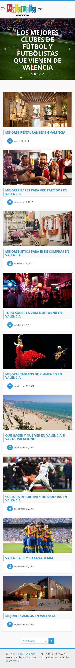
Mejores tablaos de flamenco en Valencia (33, 376)
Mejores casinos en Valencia (30, 616)
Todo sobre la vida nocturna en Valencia (33, 314)
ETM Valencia (26, 654)
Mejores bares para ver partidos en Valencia (36, 192)
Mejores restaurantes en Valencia (35, 132)
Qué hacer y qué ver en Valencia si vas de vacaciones (35, 437)
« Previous (29, 640)
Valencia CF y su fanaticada (29, 558)
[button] (5, 49)
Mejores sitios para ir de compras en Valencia (37, 253)
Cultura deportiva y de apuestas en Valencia (36, 498)
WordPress (12, 661)
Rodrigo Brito (30, 657)
